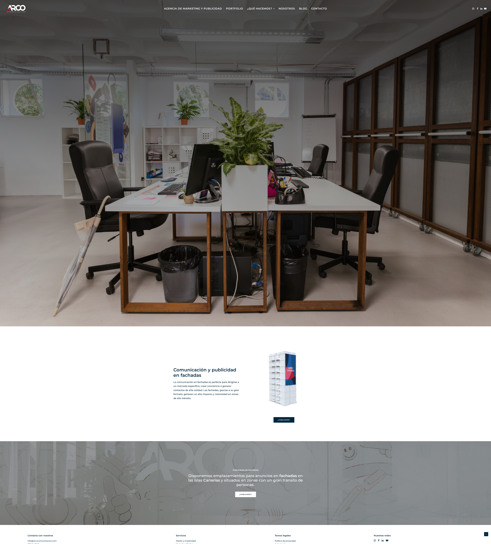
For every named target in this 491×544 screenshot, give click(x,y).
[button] (473, 8)
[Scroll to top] (486, 534)
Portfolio (234, 8)
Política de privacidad (285, 541)
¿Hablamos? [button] (284, 420)
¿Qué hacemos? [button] (259, 8)
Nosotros (287, 8)
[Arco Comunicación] (16, 8)
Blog (303, 8)
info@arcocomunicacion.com (42, 541)
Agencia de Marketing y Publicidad (193, 8)
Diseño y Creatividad (186, 541)
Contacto (319, 8)
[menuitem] (193, 8)
